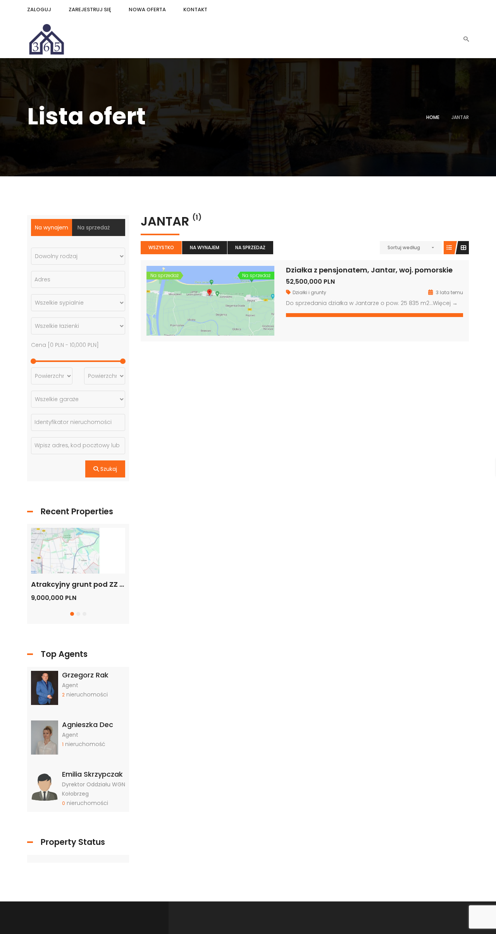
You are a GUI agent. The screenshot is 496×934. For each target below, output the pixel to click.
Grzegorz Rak (85, 675)
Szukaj (108, 469)
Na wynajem (204, 247)
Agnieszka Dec (87, 724)
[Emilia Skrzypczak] (44, 787)
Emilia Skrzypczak (92, 774)
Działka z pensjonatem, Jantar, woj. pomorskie (369, 270)
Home (432, 117)
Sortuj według (404, 247)
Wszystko (161, 247)
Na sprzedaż (250, 247)
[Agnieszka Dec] (44, 737)
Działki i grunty (309, 292)
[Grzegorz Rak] (44, 687)
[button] (72, 614)
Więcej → (445, 303)
